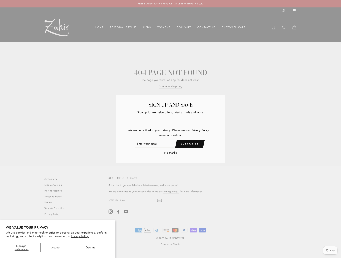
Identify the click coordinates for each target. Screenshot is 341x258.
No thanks (170, 153)
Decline (90, 247)
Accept (55, 247)
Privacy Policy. (80, 236)
